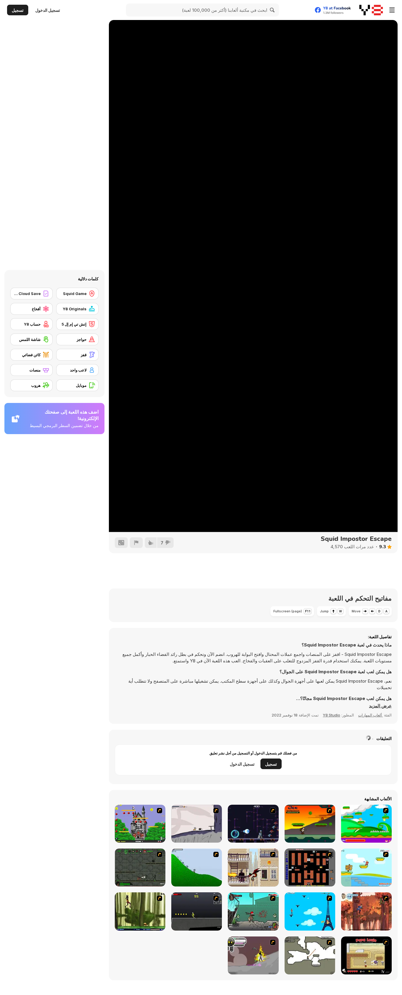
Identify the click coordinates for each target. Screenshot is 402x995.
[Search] (272, 10)
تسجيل (18, 10)
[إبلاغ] (136, 542)
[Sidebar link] (392, 10)
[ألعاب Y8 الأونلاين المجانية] (371, 10)
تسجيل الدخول (47, 10)
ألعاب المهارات (370, 715)
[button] (380, 706)
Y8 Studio (331, 715)
